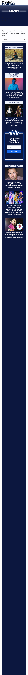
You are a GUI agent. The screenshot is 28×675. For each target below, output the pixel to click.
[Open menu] (24, 2)
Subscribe (14, 151)
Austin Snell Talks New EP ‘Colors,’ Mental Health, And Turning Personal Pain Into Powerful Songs (14, 95)
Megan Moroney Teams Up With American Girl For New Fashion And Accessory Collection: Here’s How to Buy (14, 235)
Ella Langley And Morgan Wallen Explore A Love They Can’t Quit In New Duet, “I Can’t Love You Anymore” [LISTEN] (14, 122)
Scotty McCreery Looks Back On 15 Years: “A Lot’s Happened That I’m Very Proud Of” (14, 66)
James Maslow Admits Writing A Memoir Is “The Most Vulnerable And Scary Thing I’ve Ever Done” (14, 184)
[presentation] (14, 55)
